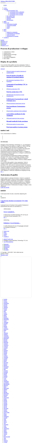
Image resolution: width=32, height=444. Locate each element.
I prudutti (6, 9)
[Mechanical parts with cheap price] (15, 124)
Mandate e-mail (4, 255)
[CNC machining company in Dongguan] (17, 81)
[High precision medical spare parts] (15, 118)
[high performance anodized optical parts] (17, 111)
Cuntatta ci (6, 37)
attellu (5, 21)
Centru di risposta (11, 34)
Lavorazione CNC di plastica (16, 13)
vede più (3, 68)
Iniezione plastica (11, 17)
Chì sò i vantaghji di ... (9, 211)
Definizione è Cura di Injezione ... (12, 223)
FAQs (8, 28)
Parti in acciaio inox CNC (14, 92)
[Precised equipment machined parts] (16, 103)
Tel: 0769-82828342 (8, 241)
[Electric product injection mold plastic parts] (17, 72)
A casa (5, 8)
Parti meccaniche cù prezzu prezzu (17, 127)
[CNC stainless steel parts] (13, 89)
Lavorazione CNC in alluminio (17, 12)
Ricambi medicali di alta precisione (17, 121)
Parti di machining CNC (12, 10)
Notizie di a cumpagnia (12, 32)
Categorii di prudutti (11, 25)
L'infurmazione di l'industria (13, 33)
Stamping (9, 18)
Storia (5, 29)
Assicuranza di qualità (12, 24)
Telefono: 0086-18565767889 (8, 1)
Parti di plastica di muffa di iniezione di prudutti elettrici (15, 76)
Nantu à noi (6, 22)
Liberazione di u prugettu (12, 36)
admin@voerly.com (8, 239)
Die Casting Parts (11, 16)
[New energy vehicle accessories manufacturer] (17, 96)
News (5, 30)
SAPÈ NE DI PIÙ (5, 187)
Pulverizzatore (10, 20)
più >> (2, 171)
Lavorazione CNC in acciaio (16, 14)
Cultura (8, 26)
